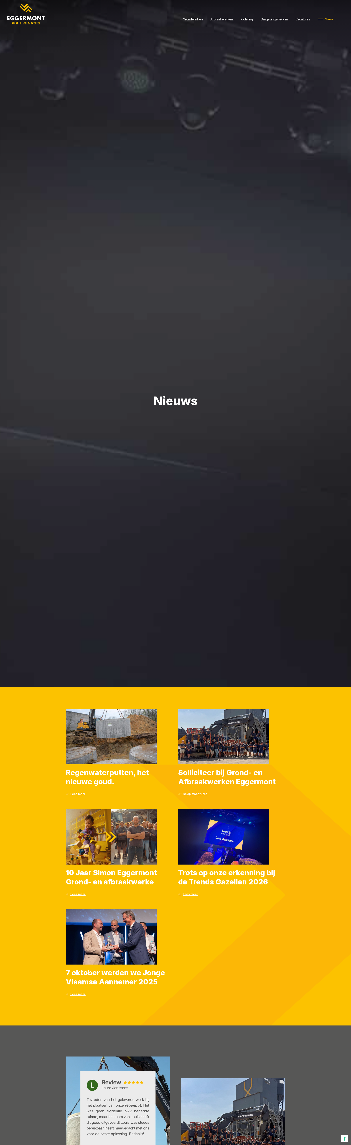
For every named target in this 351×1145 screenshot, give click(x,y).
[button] (325, 19)
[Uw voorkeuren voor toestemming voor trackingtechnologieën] (344, 1138)
